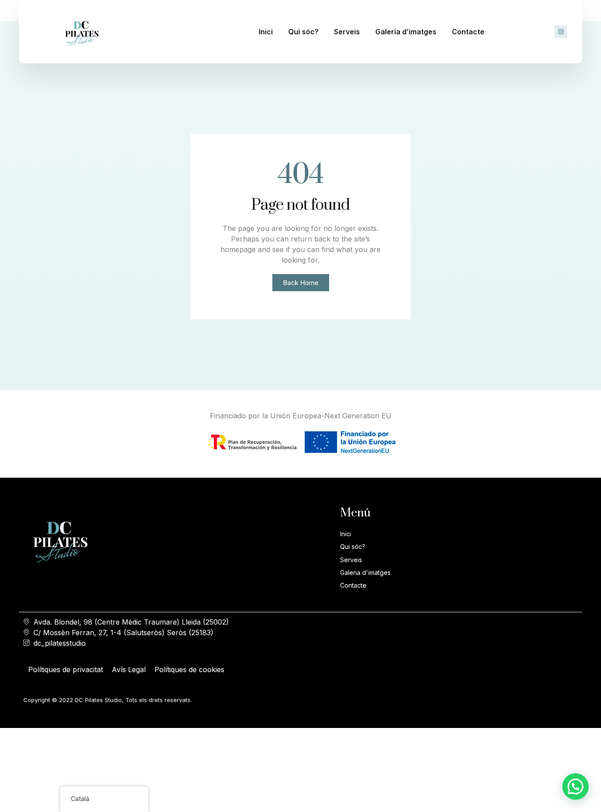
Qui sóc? (303, 31)
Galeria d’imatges (405, 31)
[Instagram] (561, 32)
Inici (266, 31)
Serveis (347, 31)
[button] (575, 786)
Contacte (468, 31)
